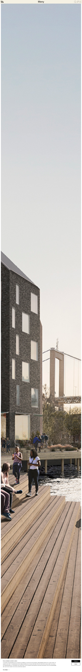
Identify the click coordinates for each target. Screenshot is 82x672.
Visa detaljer (5, 669)
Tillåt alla (76, 661)
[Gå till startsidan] (2, 2)
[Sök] (78, 2)
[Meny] (80, 2)
